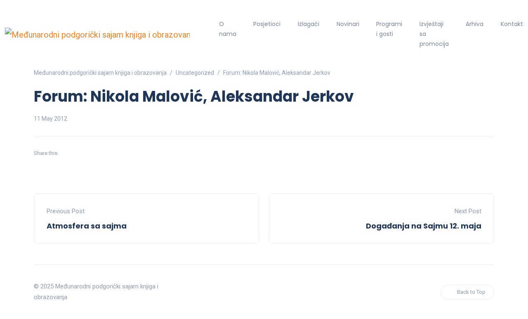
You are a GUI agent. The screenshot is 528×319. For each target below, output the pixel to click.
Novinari (348, 24)
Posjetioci (266, 24)
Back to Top (471, 292)
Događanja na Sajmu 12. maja (423, 226)
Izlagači (308, 24)
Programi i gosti (389, 29)
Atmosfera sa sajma (87, 226)
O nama (227, 29)
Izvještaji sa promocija (434, 34)
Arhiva (474, 24)
